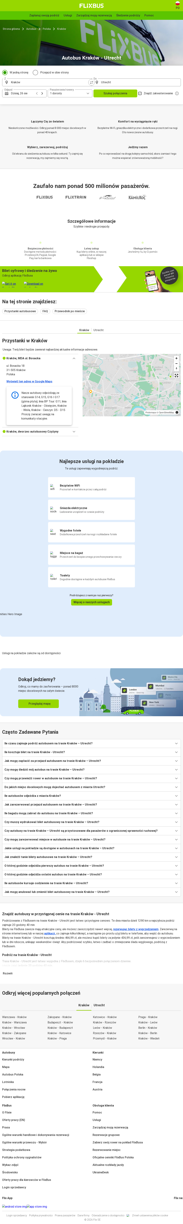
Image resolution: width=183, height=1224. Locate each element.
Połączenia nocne (13, 1089)
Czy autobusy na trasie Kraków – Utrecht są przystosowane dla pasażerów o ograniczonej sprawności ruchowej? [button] (81, 830)
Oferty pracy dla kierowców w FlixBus (26, 1180)
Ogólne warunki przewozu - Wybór (24, 1142)
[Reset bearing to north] (176, 368)
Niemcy (97, 1059)
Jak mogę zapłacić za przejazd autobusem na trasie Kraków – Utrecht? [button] (52, 761)
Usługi (97, 1120)
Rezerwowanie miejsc (107, 1150)
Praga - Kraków (147, 1017)
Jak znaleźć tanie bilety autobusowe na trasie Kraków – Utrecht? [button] (48, 857)
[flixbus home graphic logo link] (91, 5)
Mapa (5, 1067)
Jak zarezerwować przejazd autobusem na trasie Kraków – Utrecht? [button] (50, 804)
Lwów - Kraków (102, 1027)
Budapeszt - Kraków (60, 1022)
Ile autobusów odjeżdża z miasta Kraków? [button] (32, 796)
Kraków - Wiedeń (148, 1038)
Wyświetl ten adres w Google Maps (29, 381)
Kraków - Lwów (147, 1022)
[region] (132, 385)
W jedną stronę (19, 72)
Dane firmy (84, 1215)
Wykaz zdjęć (10, 1165)
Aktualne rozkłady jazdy (108, 1165)
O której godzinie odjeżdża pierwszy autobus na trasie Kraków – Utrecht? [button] (54, 865)
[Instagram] (175, 1206)
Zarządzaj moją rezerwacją (110, 1127)
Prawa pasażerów (65, 1215)
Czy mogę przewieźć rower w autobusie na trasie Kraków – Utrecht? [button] (50, 778)
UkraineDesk (101, 1172)
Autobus (31, 28)
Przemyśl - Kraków (105, 1038)
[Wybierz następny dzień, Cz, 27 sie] (42, 93)
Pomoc (97, 1112)
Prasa (6, 1127)
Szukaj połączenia (115, 93)
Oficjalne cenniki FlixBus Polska (113, 1157)
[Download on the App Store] (37, 1207)
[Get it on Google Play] (14, 1207)
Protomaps (150, 412)
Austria (97, 1089)
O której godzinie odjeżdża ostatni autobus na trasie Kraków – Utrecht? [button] (53, 874)
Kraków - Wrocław (13, 1027)
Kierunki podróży (13, 1059)
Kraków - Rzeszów (104, 1022)
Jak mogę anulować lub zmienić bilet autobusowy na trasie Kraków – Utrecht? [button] (57, 892)
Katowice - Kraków (105, 1017)
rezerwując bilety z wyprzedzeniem (136, 929)
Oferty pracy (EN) (13, 1120)
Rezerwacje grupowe (106, 1135)
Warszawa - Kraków (14, 1017)
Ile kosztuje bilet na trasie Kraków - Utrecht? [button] (34, 752)
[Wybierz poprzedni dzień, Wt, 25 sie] (37, 93)
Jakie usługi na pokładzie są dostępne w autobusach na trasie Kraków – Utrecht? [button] (59, 848)
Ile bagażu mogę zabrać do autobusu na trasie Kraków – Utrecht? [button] (48, 813)
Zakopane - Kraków (60, 1017)
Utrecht (98, 330)
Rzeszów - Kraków (104, 1033)
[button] (40, 358)
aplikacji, (50, 933)
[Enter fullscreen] (176, 375)
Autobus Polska (12, 1074)
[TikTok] (179, 1206)
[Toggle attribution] (177, 412)
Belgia (97, 1074)
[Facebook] (174, 1206)
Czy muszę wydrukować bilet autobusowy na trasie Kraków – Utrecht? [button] (51, 822)
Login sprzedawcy (14, 1187)
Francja (97, 1082)
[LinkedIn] (177, 1206)
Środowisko (10, 1172)
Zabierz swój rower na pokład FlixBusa (118, 1142)
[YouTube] (176, 1206)
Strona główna (11, 28)
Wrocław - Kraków (13, 1038)
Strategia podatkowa (16, 1150)
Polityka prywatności (41, 1215)
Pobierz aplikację (13, 1097)
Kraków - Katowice (59, 1033)
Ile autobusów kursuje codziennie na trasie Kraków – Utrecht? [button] (46, 883)
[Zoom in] (176, 358)
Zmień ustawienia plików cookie (150, 1215)
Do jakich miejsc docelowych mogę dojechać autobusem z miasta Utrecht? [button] (54, 787)
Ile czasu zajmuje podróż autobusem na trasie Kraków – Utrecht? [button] (48, 743)
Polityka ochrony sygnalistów (21, 1157)
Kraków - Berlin (147, 1033)
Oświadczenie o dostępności (108, 1215)
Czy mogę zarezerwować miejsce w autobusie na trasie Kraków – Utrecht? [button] (54, 839)
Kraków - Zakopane (14, 1033)
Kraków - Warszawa (14, 1022)
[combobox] (50, 82)
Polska (47, 28)
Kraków (61, 28)
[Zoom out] (176, 363)
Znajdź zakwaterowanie (158, 93)
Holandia (98, 1067)
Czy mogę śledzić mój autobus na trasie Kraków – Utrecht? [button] (44, 769)
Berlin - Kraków (147, 1027)
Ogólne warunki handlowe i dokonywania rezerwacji (35, 1135)
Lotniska (8, 1082)
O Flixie (6, 1112)
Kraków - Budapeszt (60, 1027)
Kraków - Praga (57, 1038)
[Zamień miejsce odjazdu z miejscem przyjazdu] (91, 82)
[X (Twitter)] (178, 1206)
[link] (91, 692)
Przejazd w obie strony (54, 72)
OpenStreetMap (166, 412)
